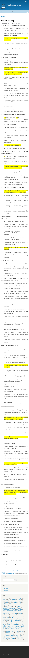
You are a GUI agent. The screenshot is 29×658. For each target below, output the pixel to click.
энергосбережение (18, 621)
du (14, 606)
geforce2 (10, 621)
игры (8, 598)
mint (12, 616)
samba (4, 637)
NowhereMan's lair (14, 5)
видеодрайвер (6, 609)
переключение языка (11, 610)
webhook (4, 625)
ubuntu (20, 602)
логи (11, 627)
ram (12, 625)
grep (16, 619)
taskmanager (17, 620)
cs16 (12, 637)
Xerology (19, 614)
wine (8, 637)
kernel (11, 603)
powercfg (4, 623)
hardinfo (17, 632)
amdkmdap (5, 630)
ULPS (20, 613)
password (15, 602)
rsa (10, 602)
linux (4, 598)
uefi (7, 601)
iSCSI (4, 634)
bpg (3, 614)
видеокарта (13, 614)
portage (15, 612)
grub (3, 602)
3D (9, 599)
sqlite (4, 610)
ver (13, 630)
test (3, 631)
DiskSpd (17, 628)
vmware (8, 624)
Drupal (8, 654)
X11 (7, 606)
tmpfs (12, 617)
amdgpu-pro (5, 605)
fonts (4, 617)
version (4, 616)
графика (20, 598)
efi (20, 635)
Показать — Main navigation (7, 12)
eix (3, 638)
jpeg (11, 606)
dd (7, 612)
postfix (13, 638)
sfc (23, 623)
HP (7, 603)
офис (19, 607)
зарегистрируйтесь (11, 573)
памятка (9, 567)
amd (22, 634)
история (20, 619)
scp (8, 616)
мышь (11, 601)
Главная (3, 15)
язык (4, 612)
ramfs (4, 603)
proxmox (4, 621)
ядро (7, 602)
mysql (22, 632)
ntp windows (16, 634)
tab (9, 625)
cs (16, 630)
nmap (5, 567)
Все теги (6, 589)
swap (13, 632)
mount (8, 617)
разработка (14, 598)
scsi (3, 632)
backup (13, 631)
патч (4, 627)
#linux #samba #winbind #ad (15, 605)
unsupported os (12, 639)
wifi (3, 628)
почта (7, 628)
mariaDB (8, 631)
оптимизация (15, 624)
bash (4, 601)
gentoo (20, 601)
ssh (7, 620)
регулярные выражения (8, 619)
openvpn (15, 601)
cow (17, 609)
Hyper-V (11, 620)
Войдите (3, 573)
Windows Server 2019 (7, 613)
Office (20, 627)
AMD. (22, 625)
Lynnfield (15, 613)
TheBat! (12, 609)
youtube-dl (17, 637)
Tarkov (19, 610)
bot (17, 631)
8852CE (8, 632)
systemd (7, 635)
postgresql (17, 625)
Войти (26, 1)
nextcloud (8, 638)
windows (14, 599)
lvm (7, 627)
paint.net (14, 623)
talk (3, 620)
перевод (4, 599)
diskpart (18, 606)
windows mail (18, 603)
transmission (9, 634)
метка (7, 614)
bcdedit (21, 631)
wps (10, 630)
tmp (20, 630)
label (21, 609)
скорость (5, 639)
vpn (3, 606)
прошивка (5, 607)
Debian (12, 635)
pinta (10, 623)
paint (22, 638)
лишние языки (20, 639)
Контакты (6, 588)
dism (15, 627)
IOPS (11, 612)
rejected (21, 624)
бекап (12, 628)
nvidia (19, 623)
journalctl (21, 616)
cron (17, 638)
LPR (4, 624)
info (16, 616)
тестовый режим (12, 607)
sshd (22, 637)
